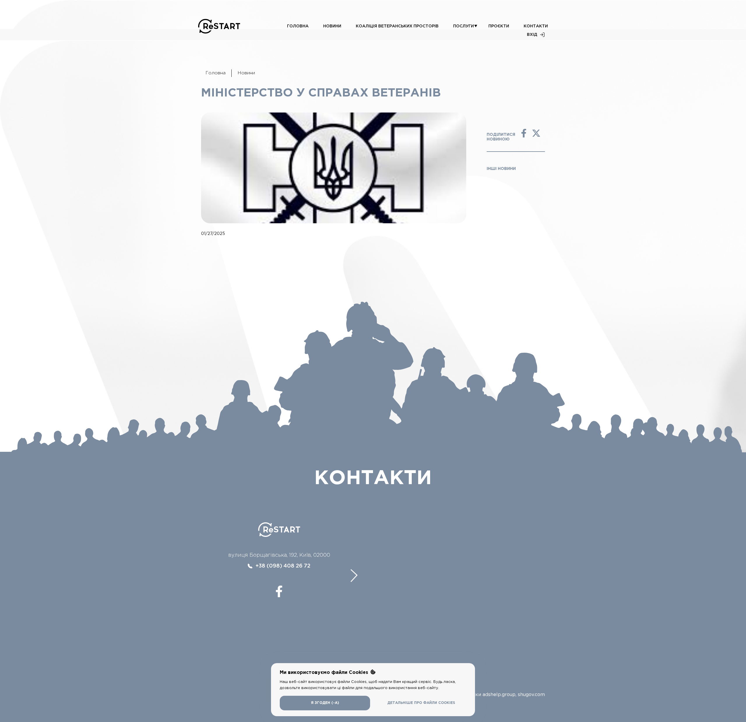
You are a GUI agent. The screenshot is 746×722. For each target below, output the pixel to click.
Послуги (463, 26)
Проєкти (498, 26)
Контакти (536, 26)
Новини (332, 26)
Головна (298, 26)
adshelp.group (499, 695)
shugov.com (531, 695)
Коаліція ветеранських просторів (397, 26)
